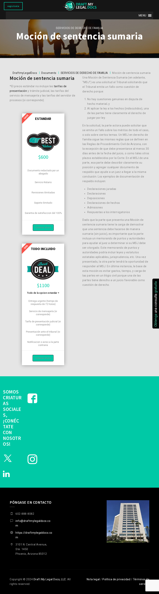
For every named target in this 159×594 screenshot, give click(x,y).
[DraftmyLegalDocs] (79, 6)
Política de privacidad (116, 579)
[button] (142, 15)
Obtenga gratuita (156, 304)
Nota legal (93, 579)
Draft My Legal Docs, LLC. (50, 579)
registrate (13, 6)
